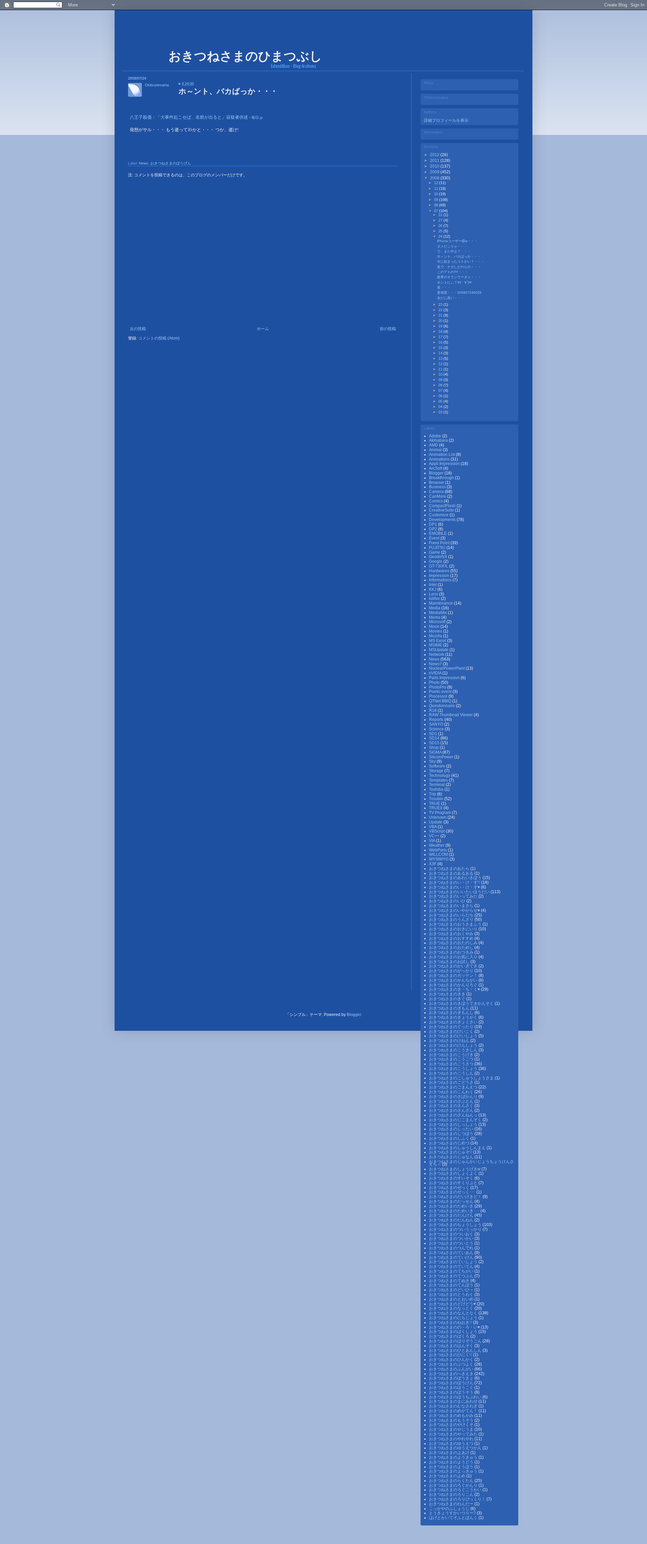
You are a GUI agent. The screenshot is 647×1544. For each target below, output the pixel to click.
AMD (434, 445)
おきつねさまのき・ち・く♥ (455, 989)
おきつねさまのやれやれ (451, 1438)
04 (440, 407)
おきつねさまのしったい (451, 1129)
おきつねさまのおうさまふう (456, 924)
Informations (441, 580)
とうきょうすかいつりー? (453, 1513)
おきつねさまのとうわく (451, 1294)
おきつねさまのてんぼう (451, 1285)
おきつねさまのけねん (449, 1040)
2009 (435, 172)
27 (440, 220)
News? (436, 664)
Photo (435, 682)
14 (440, 353)
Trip (433, 794)
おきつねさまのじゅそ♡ (451, 1152)
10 (436, 194)
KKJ (433, 589)
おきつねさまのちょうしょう (456, 1224)
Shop (434, 747)
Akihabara (439, 440)
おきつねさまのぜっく (449, 1187)
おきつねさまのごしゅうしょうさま (462, 1078)
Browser (437, 482)
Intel (433, 584)
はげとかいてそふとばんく (454, 1517)
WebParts (438, 850)
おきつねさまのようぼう (451, 1466)
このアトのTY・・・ (452, 272)
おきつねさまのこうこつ (451, 1059)
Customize (439, 515)
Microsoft (437, 621)
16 (440, 342)
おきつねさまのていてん (451, 1266)
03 (440, 412)
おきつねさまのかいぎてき (454, 966)
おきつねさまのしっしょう (454, 1124)
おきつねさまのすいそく (451, 1178)
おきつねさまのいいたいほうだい (460, 892)
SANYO (436, 724)
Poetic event (441, 691)
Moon (434, 626)
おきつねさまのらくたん (451, 1480)
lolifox (435, 598)
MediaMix (438, 612)
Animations (440, 459)
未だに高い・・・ (450, 298)
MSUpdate (439, 649)
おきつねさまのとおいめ (451, 1299)
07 (436, 211)
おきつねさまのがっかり (451, 970)
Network (437, 654)
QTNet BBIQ (440, 701)
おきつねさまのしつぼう (451, 1133)
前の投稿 (388, 328)
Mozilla (436, 636)
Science (437, 729)
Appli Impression (445, 463)
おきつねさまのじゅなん (451, 1157)
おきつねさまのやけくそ (451, 1424)
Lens (434, 594)
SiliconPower (441, 757)
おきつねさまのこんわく (451, 1091)
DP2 (433, 529)
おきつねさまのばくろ (449, 1336)
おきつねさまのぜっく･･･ (452, 1192)
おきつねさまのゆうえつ (451, 1443)
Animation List (442, 454)
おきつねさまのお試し (449, 961)
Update (436, 822)
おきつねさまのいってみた (454, 896)
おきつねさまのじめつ (449, 1143)
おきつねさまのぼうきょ (451, 1378)
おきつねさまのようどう (451, 1462)
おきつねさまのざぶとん (451, 1101)
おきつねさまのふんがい (451, 1369)
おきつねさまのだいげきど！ (456, 1196)
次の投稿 (138, 328)
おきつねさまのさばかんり (454, 1096)
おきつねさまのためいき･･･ (455, 1210)
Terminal (437, 784)
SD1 (433, 733)
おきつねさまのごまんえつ (454, 1087)
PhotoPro (438, 687)
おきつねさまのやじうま (451, 1429)
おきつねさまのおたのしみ (454, 942)
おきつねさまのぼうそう (451, 1392)
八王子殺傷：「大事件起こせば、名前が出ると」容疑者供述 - (196, 117)
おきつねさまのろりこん (451, 1494)
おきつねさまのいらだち (451, 915)
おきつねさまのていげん (451, 1257)
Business (438, 487)
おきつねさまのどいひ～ (451, 1289)
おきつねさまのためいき (451, 1206)
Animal (436, 449)
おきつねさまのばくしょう (454, 1331)
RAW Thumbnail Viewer (451, 714)
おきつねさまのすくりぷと (454, 1183)
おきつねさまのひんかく (451, 1359)
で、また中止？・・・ (454, 251)
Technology (440, 775)
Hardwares (439, 571)
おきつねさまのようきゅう (454, 1457)
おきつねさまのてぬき (449, 1280)
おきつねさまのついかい (451, 1238)
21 (440, 315)
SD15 (434, 742)
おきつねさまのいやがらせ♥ (455, 910)
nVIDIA (435, 673)
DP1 (433, 524)
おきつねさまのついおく (451, 1234)
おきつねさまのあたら (449, 868)
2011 (435, 160)
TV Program (440, 812)
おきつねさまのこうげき (451, 1054)
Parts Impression (445, 677)
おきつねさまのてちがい (451, 1271)
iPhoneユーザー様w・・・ (457, 241)
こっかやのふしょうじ (449, 1508)
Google (436, 561)
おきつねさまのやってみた (454, 1434)
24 (440, 236)
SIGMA (435, 752)
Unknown (438, 817)
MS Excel (438, 640)
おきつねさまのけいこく (451, 1031)
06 (440, 396)
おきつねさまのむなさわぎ (454, 1406)
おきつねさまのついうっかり (456, 1229)
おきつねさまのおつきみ (451, 952)
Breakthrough (442, 477)
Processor (439, 696)
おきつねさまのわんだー (451, 1504)
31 (440, 215)
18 (440, 331)
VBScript (437, 831)
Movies (436, 631)
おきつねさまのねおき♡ (451, 1322)
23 (440, 304)
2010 (435, 166)
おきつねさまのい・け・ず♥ (455, 887)
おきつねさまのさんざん (451, 1110)
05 (440, 401)
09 (436, 200)
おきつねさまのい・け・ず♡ (455, 882)
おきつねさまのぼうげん (170, 163)
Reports (436, 719)
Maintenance (441, 603)
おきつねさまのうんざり (451, 919)
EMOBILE (438, 533)
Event (434, 538)
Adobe (435, 436)
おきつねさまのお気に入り (454, 957)
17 (440, 337)
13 (440, 358)
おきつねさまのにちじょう (454, 1317)
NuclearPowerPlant (447, 668)
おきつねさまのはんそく (451, 1345)
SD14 (434, 738)
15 (440, 348)
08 (436, 205)
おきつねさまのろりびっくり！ (458, 1499)
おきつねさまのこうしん (451, 1073)
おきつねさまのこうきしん (454, 1050)
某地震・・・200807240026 (459, 292)
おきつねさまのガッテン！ (454, 975)
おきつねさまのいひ (447, 901)
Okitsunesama (157, 85)
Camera (437, 491)
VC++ (434, 836)
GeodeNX (438, 556)
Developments (443, 519)
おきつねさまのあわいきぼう (456, 877)
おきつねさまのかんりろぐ (454, 985)
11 (436, 188)
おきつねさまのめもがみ (451, 1415)
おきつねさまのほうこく (451, 1387)
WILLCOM (439, 854)
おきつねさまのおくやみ (451, 933)
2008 (435, 178)
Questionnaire (442, 705)
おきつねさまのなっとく (451, 1308)
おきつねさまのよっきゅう (454, 1471)
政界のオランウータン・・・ (459, 277)
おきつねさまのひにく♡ (451, 1354)
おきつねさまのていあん (451, 1252)
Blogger (436, 473)
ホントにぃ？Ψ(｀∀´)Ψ (454, 282)
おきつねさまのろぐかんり (454, 1485)
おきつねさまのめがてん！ (454, 1410)
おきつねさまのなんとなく (454, 1313)
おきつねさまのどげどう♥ (453, 1304)
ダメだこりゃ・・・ (452, 246)
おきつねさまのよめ (447, 1476)
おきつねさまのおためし (451, 947)
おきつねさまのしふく (449, 1138)
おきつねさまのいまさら (451, 905)
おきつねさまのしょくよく (454, 1173)
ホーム (263, 328)
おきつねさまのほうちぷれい (456, 1397)
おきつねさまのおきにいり (454, 929)
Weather (437, 845)
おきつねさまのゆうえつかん (456, 1448)
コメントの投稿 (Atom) (159, 338)
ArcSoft (436, 468)
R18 (433, 710)
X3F (433, 864)
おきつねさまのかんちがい (454, 980)
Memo (435, 617)
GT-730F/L (439, 566)
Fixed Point (440, 543)
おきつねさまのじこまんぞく (456, 1119)
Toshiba (436, 789)
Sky (433, 761)
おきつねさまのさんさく (451, 1105)
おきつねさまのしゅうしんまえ (458, 1147)
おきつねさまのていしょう (454, 1261)
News (143, 163)
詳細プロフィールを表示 (446, 120)
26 (440, 226)
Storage (436, 770)
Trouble (436, 798)
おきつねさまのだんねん (451, 1220)
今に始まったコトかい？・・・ (460, 261)
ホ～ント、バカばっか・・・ (459, 256)
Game (435, 552)
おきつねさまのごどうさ (451, 1082)
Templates (439, 780)
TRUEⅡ (436, 808)
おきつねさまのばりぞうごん (456, 1341)
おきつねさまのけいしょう (454, 1035)
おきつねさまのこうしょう (454, 1068)
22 (440, 310)
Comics (436, 501)
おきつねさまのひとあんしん (456, 1350)
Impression (439, 575)
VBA (433, 826)
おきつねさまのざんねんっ (454, 1115)
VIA (432, 840)
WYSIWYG (439, 859)
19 (440, 326)
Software (437, 766)
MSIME (436, 645)
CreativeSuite (442, 510)
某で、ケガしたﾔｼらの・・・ (459, 267)
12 (436, 183)
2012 (435, 155)
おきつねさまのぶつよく (451, 1364)
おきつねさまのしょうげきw (455, 1169)
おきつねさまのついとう (451, 1243)
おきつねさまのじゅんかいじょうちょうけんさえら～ (471, 1163)
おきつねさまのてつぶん (451, 1276)
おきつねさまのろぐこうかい (456, 1489)
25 (440, 231)
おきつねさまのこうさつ (451, 1063)
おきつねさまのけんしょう (454, 1045)
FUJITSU (437, 547)
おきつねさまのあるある (451, 873)
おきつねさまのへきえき (451, 1373)
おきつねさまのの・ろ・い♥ (455, 1327)
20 (440, 321)
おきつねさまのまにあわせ (454, 1401)
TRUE (435, 803)
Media (435, 608)
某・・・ (444, 287)
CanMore (438, 496)
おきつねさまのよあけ (449, 1452)
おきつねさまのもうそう (451, 1420)
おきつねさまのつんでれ (451, 1248)
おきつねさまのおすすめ (451, 938)
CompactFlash (443, 505)
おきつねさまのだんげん (451, 1215)
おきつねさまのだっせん (451, 1201)
